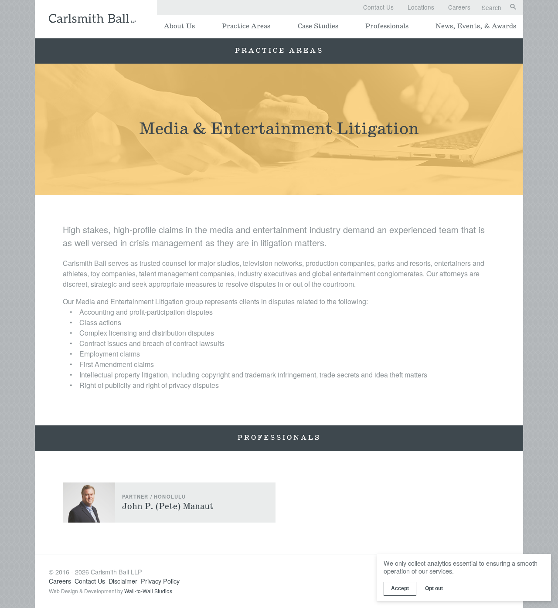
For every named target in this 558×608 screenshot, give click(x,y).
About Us (179, 26)
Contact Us (378, 7)
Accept (400, 588)
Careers (459, 7)
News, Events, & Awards (476, 26)
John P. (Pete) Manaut (168, 506)
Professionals (386, 26)
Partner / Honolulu (154, 496)
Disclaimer (123, 580)
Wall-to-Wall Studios (148, 590)
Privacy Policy (160, 580)
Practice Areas (246, 26)
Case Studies (318, 26)
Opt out (434, 588)
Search (491, 8)
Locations (421, 7)
